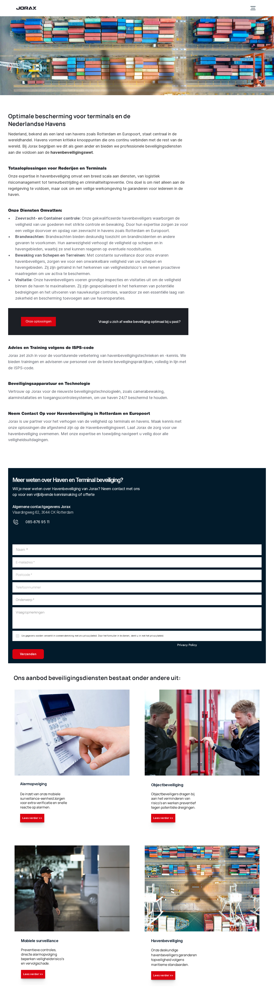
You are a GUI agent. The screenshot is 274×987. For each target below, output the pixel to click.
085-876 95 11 (37, 522)
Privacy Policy (187, 645)
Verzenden (28, 654)
